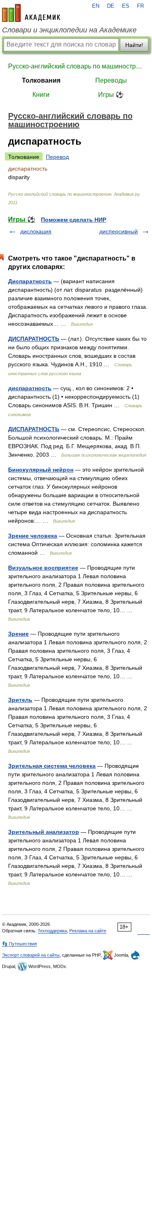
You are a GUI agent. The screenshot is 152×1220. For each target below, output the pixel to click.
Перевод (57, 157)
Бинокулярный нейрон (40, 469)
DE (110, 6)
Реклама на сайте (87, 930)
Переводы (111, 80)
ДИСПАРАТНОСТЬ (33, 338)
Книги (40, 94)
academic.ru (31, 13)
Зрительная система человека (52, 766)
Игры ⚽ (111, 94)
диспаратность (29, 388)
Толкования (41, 80)
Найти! (134, 45)
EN (95, 6)
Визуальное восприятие (43, 567)
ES (125, 6)
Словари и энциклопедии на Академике (69, 30)
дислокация (35, 231)
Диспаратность (30, 281)
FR (140, 6)
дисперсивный (118, 231)
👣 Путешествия (19, 943)
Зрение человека (32, 535)
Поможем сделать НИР (73, 219)
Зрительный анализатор (43, 832)
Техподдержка (52, 930)
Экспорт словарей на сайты (31, 955)
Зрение (18, 633)
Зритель (20, 700)
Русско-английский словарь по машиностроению (76, 66)
